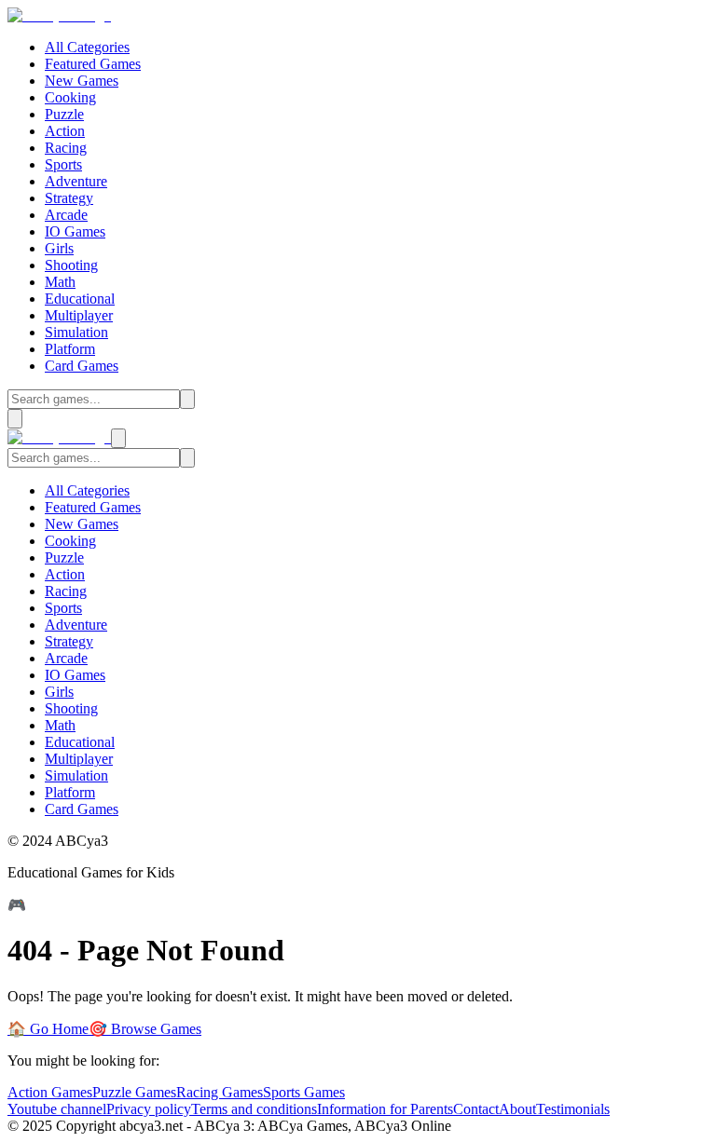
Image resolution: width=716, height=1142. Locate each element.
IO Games (75, 231)
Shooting (71, 265)
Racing (66, 148)
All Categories (87, 47)
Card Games (81, 366)
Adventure (76, 181)
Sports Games (304, 1092)
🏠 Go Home (48, 1029)
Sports (63, 164)
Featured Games (93, 64)
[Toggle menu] (14, 418)
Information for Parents (385, 1109)
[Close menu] (118, 438)
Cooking (70, 97)
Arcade (66, 215)
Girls (59, 248)
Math (60, 282)
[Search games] (187, 399)
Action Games (49, 1092)
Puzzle (64, 114)
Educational (80, 298)
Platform (70, 349)
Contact (476, 1109)
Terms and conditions (254, 1109)
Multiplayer (79, 315)
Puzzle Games (134, 1092)
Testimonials (573, 1109)
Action (65, 131)
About (517, 1109)
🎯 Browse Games (145, 1029)
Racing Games (219, 1092)
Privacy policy (148, 1109)
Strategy (69, 198)
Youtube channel (56, 1109)
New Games (81, 80)
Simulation (76, 332)
